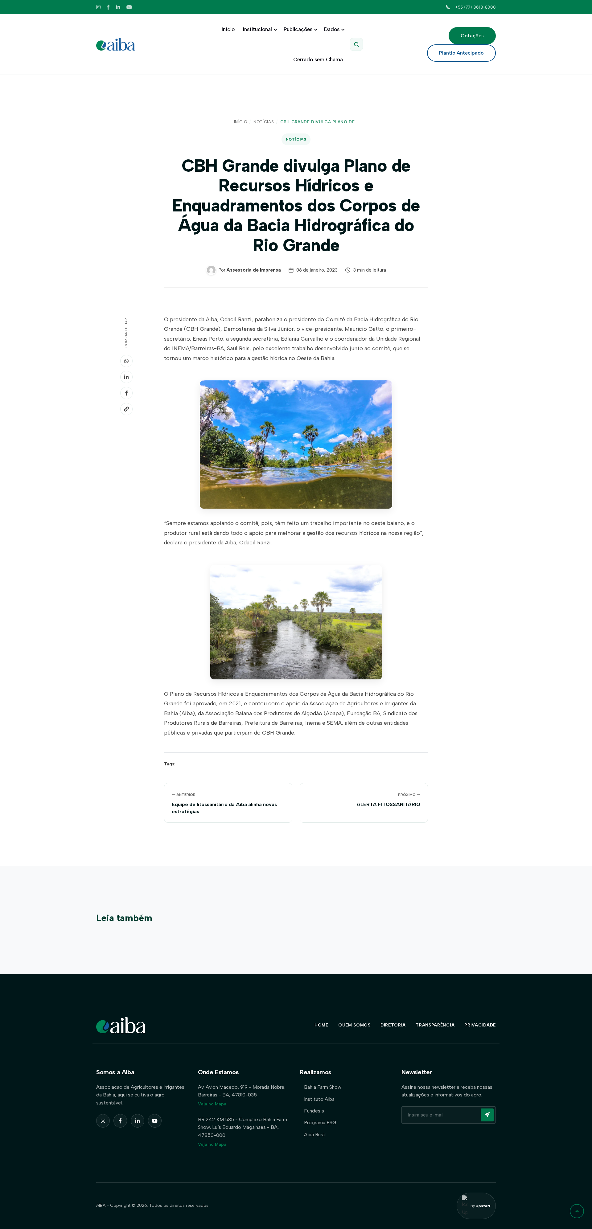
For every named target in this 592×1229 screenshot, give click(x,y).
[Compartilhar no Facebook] (126, 393)
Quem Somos (354, 1025)
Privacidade (480, 1025)
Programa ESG (320, 1122)
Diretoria (393, 1025)
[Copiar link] (126, 409)
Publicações (298, 29)
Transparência (435, 1025)
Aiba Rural (315, 1134)
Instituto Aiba (319, 1099)
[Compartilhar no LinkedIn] (126, 377)
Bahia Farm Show (322, 1087)
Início (228, 29)
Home (321, 1025)
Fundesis (314, 1111)
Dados (331, 29)
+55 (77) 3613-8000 (475, 7)
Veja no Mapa (212, 1104)
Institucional (257, 29)
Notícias (263, 122)
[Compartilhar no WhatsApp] (126, 361)
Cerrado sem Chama (318, 59)
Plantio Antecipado (461, 53)
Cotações (472, 36)
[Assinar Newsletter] (487, 1114)
